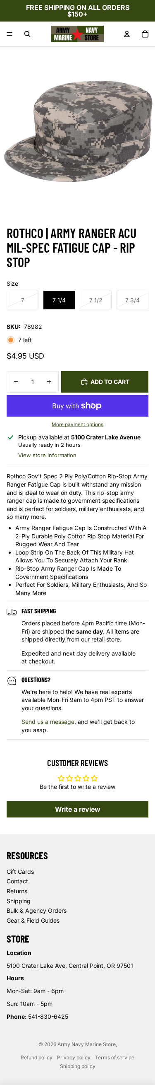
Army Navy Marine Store (86, 1044)
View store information (47, 455)
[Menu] (9, 33)
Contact (17, 881)
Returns (17, 891)
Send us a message (47, 721)
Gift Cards (20, 871)
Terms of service (114, 1057)
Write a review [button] (77, 809)
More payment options (77, 424)
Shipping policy (77, 1066)
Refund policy (36, 1057)
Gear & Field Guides (33, 920)
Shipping (19, 900)
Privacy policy (74, 1057)
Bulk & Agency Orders (37, 910)
